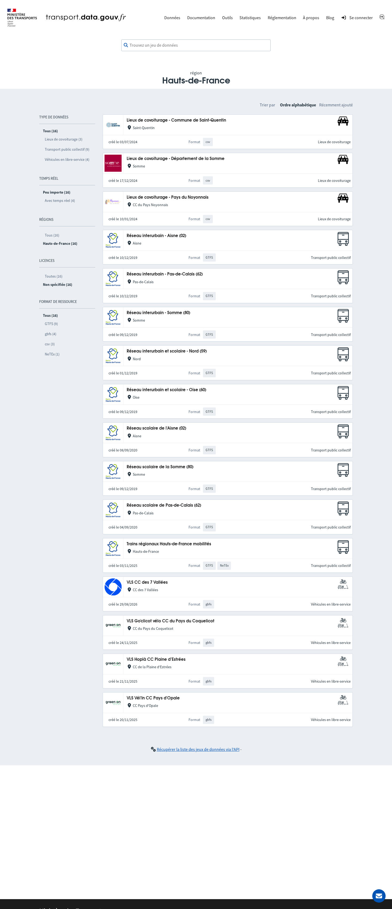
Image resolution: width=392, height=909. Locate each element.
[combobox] (196, 45)
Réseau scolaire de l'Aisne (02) (156, 428)
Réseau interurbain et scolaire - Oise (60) (166, 390)
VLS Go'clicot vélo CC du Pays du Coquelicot (170, 621)
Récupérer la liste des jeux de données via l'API (198, 749)
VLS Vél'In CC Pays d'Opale (153, 698)
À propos (311, 17)
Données (172, 17)
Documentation (201, 17)
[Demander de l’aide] (379, 896)
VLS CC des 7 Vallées (147, 582)
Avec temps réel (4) (60, 200)
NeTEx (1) (52, 354)
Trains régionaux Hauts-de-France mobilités (169, 544)
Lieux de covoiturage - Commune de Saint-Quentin (176, 120)
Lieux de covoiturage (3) (63, 139)
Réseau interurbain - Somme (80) (158, 313)
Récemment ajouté (336, 104)
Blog (330, 17)
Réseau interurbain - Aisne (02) (156, 236)
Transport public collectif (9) (67, 149)
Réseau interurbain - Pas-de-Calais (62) (165, 274)
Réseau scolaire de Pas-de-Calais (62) (164, 505)
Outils (227, 17)
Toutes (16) (53, 276)
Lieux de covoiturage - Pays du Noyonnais (168, 197)
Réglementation (282, 17)
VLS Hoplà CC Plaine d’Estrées (156, 660)
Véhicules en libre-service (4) (67, 159)
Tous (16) (52, 235)
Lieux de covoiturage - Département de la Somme (176, 159)
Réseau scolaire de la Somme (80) (160, 467)
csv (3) (50, 344)
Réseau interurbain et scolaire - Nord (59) (167, 351)
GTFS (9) (51, 323)
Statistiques (250, 17)
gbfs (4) (50, 333)
